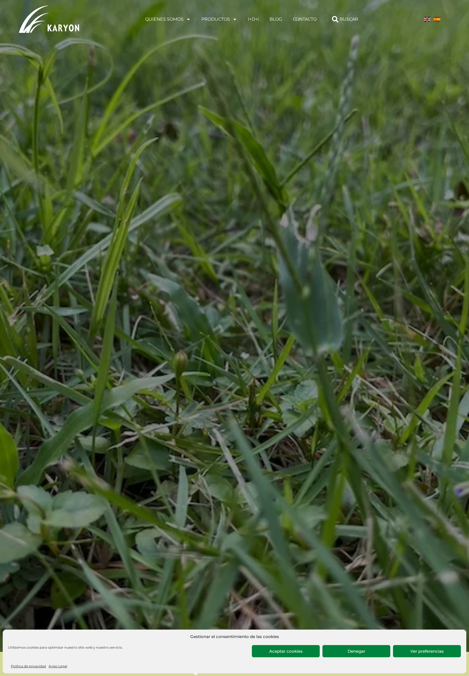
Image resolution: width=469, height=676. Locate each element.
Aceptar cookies (286, 651)
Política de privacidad (28, 666)
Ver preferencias (427, 651)
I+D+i (253, 19)
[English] (427, 19)
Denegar (356, 651)
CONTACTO (305, 19)
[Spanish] (437, 19)
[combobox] (351, 19)
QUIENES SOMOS (164, 19)
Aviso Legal (58, 666)
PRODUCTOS (215, 19)
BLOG (276, 19)
